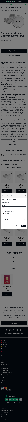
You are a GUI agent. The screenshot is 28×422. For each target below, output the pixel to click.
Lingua (3, 205)
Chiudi (17, 226)
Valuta (3, 217)
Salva (23, 226)
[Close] (25, 195)
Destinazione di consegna (8, 211)
